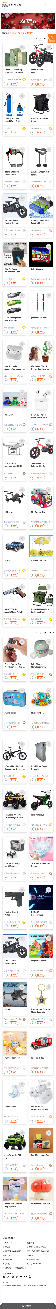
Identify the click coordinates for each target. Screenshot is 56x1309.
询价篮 (28, 1306)
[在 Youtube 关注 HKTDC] (25, 1276)
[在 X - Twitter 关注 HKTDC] (8, 1276)
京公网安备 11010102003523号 (14, 1268)
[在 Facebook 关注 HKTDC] (4, 1276)
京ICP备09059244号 (34, 1264)
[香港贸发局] (28, 1239)
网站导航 (6, 1264)
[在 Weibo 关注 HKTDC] (17, 1276)
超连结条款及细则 (34, 1260)
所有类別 (5, 33)
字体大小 (6, 1255)
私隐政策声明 (8, 1260)
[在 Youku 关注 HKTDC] (30, 1276)
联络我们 (6, 1247)
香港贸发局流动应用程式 (36, 1247)
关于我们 (30, 1243)
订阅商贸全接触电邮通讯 (12, 1251)
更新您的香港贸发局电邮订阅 (38, 1251)
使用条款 (30, 1255)
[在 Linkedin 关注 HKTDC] (12, 1276)
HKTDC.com (7, 1243)
